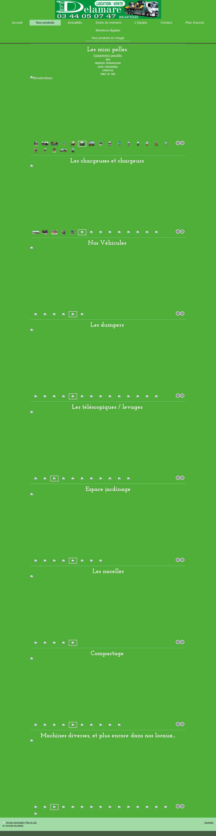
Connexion (208, 822)
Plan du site (31, 822)
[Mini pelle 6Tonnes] (108, 108)
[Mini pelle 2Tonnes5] (64, 144)
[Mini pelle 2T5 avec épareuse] (35, 144)
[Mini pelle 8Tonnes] (91, 144)
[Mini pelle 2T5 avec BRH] (100, 144)
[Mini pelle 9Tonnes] (45, 144)
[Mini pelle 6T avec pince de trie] (119, 144)
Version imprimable (15, 822)
